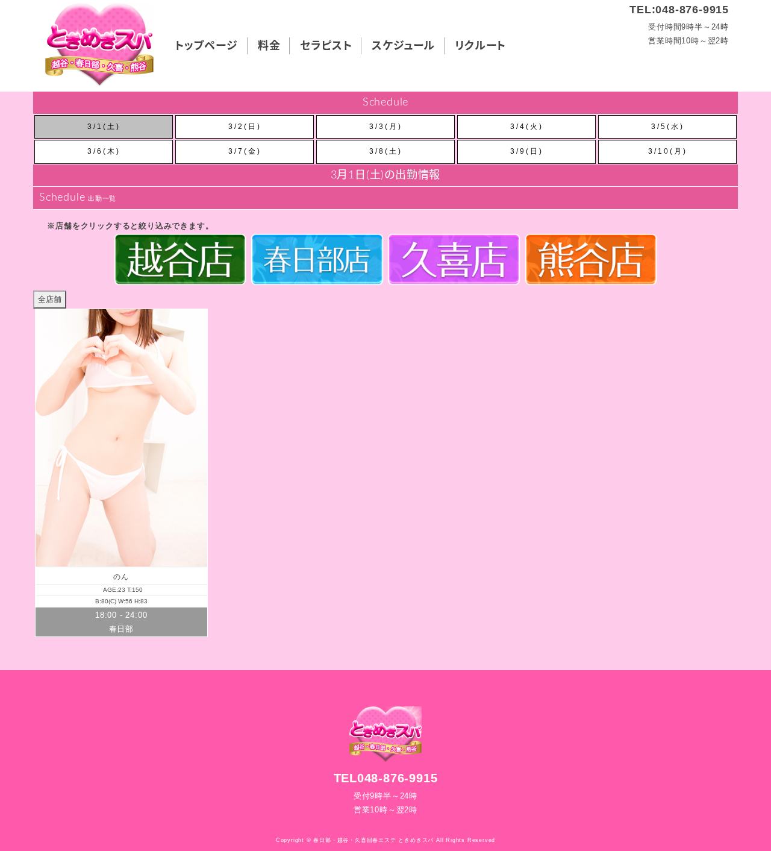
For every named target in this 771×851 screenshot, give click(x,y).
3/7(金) (244, 151)
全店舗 (49, 299)
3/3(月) (385, 126)
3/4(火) (526, 126)
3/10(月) (667, 151)
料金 (269, 46)
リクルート (480, 46)
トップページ (206, 46)
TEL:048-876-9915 (679, 10)
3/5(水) (667, 126)
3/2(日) (244, 126)
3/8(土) (385, 151)
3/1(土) (103, 126)
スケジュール (403, 46)
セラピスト (326, 46)
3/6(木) (103, 151)
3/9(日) (526, 151)
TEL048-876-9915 (386, 778)
